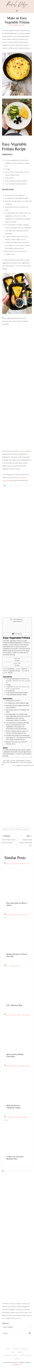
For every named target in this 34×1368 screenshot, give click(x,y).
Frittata (11, 829)
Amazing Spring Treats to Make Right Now (25, 841)
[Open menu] (17, 10)
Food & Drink (13, 25)
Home (8, 1349)
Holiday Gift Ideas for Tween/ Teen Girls (16, 955)
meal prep (22, 451)
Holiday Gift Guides (10, 1355)
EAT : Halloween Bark (14, 1005)
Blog (13, 1352)
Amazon (20, 1352)
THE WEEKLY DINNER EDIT (20, 1349)
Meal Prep (21, 25)
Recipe (26, 829)
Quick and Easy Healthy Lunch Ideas (14, 1055)
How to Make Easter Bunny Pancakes (8, 839)
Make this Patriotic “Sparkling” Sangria (13, 1106)
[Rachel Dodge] (17, 4)
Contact (17, 1359)
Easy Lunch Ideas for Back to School (16, 904)
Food (5, 829)
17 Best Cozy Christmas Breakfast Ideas (15, 1157)
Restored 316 (16, 1364)
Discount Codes (25, 1355)
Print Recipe (18, 634)
